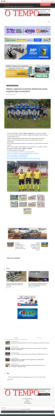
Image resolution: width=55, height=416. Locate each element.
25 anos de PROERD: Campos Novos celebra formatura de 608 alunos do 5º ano (29, 349)
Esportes (22, 404)
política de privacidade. (25, 409)
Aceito (27, 411)
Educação (40, 404)
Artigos (27, 404)
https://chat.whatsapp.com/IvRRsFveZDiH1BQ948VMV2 (20, 151)
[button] (10, 174)
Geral (13, 404)
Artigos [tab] (40, 333)
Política (17, 404)
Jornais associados (50, 1)
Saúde (35, 404)
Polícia (31, 404)
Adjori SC (43, 1)
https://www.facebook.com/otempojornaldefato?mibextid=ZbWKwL (23, 153)
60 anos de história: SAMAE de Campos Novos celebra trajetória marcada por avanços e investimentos (38, 280)
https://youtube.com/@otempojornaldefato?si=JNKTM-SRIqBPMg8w (23, 158)
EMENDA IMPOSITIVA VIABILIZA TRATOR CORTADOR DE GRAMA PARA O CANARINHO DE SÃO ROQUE (27, 355)
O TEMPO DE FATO (14, 336)
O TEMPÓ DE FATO (14, 353)
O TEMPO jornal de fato (12, 85)
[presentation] (46, 264)
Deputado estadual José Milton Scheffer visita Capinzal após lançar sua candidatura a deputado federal (28, 361)
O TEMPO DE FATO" (13, 267)
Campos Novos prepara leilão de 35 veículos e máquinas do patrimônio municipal (14, 280)
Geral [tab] (16, 333)
